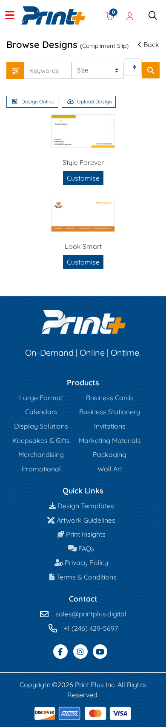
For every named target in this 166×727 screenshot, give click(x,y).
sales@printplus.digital (90, 614)
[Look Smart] (83, 215)
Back (151, 44)
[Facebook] (60, 651)
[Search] (151, 70)
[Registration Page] (130, 15)
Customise (83, 178)
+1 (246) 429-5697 (91, 628)
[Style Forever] (83, 131)
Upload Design (94, 101)
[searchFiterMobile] (15, 70)
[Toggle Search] (153, 16)
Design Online (37, 101)
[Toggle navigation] (10, 16)
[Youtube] (100, 651)
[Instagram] (80, 651)
